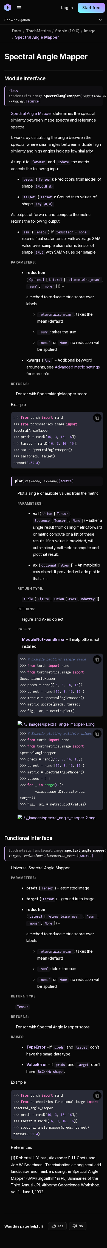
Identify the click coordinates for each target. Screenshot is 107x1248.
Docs (16, 30)
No (80, 1226)
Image (89, 30)
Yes (60, 1226)
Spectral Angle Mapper (31, 113)
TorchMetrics (38, 30)
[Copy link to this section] (93, 57)
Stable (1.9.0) (67, 30)
